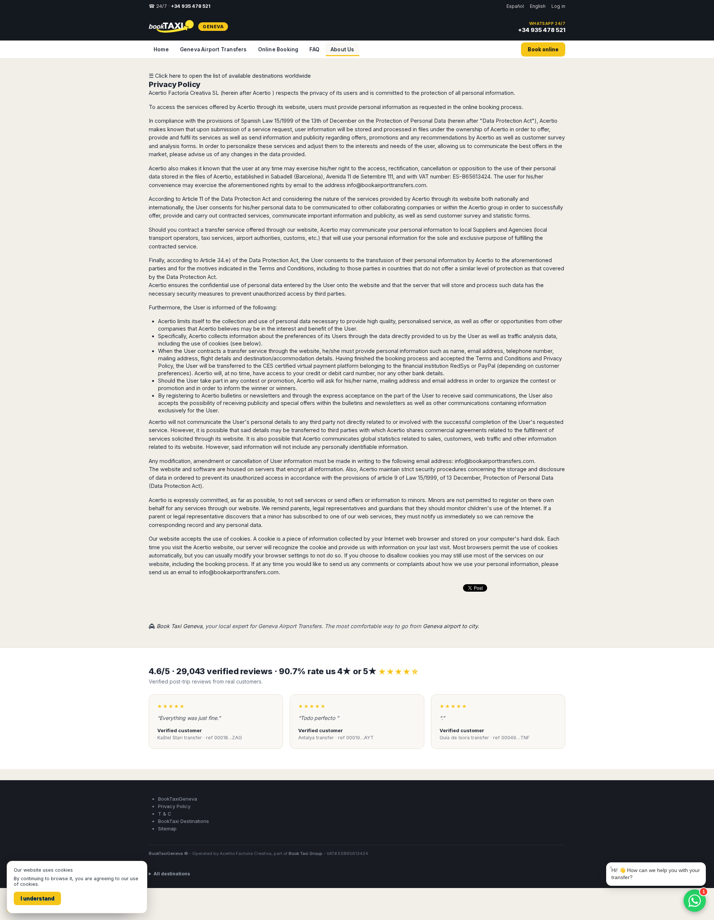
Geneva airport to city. (451, 626)
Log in (558, 6)
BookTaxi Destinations (183, 821)
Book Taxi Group (305, 853)
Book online (543, 49)
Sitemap (167, 828)
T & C (164, 814)
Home (161, 49)
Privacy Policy (174, 84)
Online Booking (278, 49)
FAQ (314, 49)
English (538, 6)
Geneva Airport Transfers (213, 49)
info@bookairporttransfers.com (386, 185)
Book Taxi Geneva (179, 626)
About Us (342, 49)
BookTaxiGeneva (177, 799)
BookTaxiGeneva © (168, 853)
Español (515, 6)
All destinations (172, 873)
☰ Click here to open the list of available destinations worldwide (230, 75)
